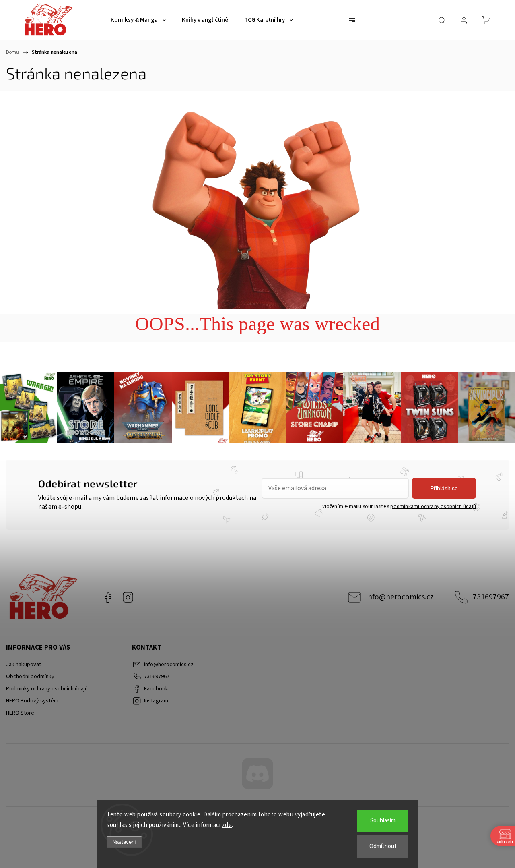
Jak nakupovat (23, 665)
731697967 (491, 597)
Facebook (108, 597)
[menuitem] (138, 20)
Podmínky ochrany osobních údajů (47, 689)
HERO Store (20, 713)
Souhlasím (383, 820)
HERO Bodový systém (32, 701)
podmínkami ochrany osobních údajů (433, 506)
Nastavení (124, 842)
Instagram (128, 597)
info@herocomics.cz (400, 597)
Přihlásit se (444, 488)
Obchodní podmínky (30, 677)
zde (227, 825)
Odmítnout (383, 846)
